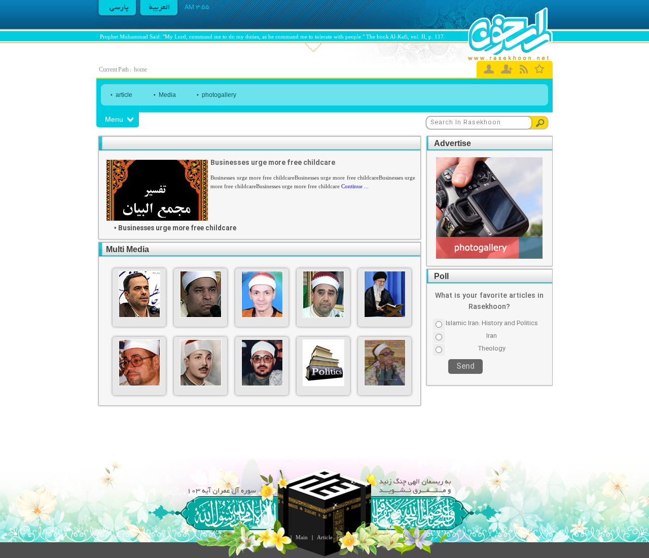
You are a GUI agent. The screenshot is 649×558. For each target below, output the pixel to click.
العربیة (159, 8)
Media (167, 94)
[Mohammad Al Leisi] (201, 315)
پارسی (119, 8)
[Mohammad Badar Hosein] (385, 384)
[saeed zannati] (262, 315)
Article (325, 537)
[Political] (323, 384)
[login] (489, 69)
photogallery (219, 94)
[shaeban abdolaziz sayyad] (139, 384)
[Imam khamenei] (385, 315)
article (124, 94)
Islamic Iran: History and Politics (492, 323)
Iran (491, 336)
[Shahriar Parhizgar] (139, 315)
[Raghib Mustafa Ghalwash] (323, 315)
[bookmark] (540, 68)
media (349, 537)
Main (302, 537)
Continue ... (355, 186)
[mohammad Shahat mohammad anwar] (262, 384)
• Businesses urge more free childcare (175, 228)
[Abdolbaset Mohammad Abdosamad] (201, 384)
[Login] (507, 69)
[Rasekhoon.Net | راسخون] (510, 34)
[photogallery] (489, 257)
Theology (492, 348)
